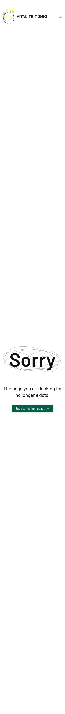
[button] (59, 16)
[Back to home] (25, 16)
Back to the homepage (30, 408)
